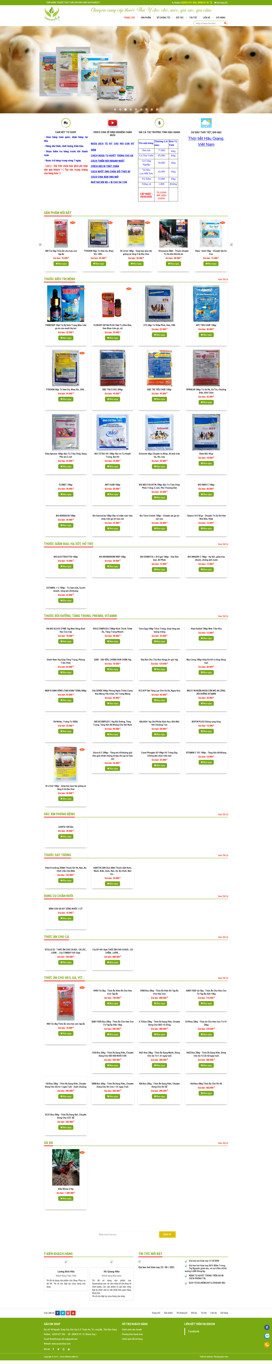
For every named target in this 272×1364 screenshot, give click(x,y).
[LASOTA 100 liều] (66, 822)
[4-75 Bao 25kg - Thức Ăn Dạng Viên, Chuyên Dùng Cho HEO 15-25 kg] (159, 1016)
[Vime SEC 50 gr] (206, 432)
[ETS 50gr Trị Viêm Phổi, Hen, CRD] (159, 303)
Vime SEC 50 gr (206, 453)
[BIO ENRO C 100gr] (206, 479)
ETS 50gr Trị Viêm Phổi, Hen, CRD (159, 325)
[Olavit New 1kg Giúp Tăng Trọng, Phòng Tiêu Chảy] (66, 654)
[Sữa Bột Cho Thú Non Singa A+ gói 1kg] (159, 654)
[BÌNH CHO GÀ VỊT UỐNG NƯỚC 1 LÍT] (66, 903)
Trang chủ (129, 17)
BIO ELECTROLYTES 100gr (66, 556)
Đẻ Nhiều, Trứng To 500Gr (65, 721)
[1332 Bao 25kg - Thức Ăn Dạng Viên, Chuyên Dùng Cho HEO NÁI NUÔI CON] (113, 1047)
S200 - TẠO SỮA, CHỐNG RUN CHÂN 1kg (112, 659)
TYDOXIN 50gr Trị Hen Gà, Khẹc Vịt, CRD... (66, 389)
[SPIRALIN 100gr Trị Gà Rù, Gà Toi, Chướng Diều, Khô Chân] (206, 368)
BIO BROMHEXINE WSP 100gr (112, 556)
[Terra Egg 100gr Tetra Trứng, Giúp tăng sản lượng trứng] (159, 623)
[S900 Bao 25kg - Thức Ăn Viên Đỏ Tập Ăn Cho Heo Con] (159, 985)
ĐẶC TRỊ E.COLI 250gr (112, 389)
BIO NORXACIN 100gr (66, 515)
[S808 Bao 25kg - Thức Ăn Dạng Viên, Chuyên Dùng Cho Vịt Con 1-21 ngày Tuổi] (113, 1078)
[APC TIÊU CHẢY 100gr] (206, 303)
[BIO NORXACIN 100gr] (66, 510)
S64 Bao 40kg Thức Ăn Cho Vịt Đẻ (206, 1083)
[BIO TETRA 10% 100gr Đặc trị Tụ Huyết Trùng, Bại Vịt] (113, 432)
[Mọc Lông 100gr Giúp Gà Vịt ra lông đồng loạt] (206, 654)
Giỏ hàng (220, 17)
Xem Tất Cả (223, 279)
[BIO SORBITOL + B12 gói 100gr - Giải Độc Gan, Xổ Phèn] (159, 551)
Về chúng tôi (163, 17)
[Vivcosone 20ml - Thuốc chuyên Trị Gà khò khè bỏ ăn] (136, 233)
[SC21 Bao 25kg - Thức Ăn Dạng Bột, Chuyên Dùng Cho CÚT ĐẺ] (66, 1109)
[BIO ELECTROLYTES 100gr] (66, 551)
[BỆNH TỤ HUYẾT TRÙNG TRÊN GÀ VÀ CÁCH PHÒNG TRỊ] (186, 1275)
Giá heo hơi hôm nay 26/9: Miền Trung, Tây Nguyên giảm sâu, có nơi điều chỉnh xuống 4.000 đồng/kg (206, 1268)
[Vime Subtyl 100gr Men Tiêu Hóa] (206, 623)
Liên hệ (206, 17)
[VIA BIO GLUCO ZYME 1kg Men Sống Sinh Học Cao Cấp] (66, 623)
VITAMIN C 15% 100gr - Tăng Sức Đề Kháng (206, 752)
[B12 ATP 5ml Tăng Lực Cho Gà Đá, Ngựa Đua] (159, 685)
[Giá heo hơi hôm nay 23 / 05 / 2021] (139, 1261)
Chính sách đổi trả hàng (132, 1339)
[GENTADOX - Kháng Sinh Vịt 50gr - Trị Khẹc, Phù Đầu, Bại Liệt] (211, 233)
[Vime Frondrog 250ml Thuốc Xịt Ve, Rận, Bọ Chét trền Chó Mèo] (66, 862)
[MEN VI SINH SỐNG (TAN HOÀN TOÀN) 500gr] (66, 685)
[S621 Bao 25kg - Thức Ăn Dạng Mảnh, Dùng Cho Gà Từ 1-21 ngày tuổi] (159, 1047)
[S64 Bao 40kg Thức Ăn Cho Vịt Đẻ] (206, 1078)
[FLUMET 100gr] (66, 479)
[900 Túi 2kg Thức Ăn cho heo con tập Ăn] (66, 1002)
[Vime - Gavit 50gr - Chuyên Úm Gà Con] (173, 233)
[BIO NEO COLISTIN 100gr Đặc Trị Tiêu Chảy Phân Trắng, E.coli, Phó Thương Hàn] (159, 479)
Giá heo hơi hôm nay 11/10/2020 (204, 1260)
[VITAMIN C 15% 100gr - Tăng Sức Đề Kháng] (206, 747)
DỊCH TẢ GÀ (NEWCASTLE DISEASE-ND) (207, 1282)
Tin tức (193, 17)
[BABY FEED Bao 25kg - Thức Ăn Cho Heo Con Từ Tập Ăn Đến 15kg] (113, 1016)
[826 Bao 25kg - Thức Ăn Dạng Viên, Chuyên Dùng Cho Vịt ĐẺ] (159, 1078)
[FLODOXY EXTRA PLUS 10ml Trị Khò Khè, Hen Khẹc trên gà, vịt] (113, 303)
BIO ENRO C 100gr (206, 484)
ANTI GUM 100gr (112, 484)
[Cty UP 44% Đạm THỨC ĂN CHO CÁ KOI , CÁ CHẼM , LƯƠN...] (113, 944)
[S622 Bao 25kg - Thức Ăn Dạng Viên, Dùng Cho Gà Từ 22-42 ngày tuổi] (206, 1047)
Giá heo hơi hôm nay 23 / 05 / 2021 (156, 1267)
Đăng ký (167, 1234)
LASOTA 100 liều (65, 826)
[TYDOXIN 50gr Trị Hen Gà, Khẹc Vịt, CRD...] (61, 233)
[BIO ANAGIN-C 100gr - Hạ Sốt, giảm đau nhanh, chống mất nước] (206, 551)
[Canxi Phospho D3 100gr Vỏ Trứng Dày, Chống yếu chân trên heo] (159, 747)
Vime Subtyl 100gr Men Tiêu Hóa (206, 628)
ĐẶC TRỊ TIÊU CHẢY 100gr (159, 389)
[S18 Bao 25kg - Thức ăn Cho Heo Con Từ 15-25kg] (206, 1016)
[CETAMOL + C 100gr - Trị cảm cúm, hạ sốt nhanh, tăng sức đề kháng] (66, 582)
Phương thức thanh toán (132, 1334)
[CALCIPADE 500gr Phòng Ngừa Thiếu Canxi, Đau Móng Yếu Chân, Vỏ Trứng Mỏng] (113, 685)
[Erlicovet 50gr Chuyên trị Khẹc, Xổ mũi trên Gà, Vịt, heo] (159, 432)
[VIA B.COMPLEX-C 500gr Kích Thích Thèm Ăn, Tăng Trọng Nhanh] (113, 623)
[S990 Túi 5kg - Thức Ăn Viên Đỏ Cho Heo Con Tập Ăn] (113, 985)
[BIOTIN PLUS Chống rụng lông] (206, 716)
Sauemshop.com (53, 1283)
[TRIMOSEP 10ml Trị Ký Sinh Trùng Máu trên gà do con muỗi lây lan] (66, 303)
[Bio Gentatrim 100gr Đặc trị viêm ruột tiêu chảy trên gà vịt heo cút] (113, 510)
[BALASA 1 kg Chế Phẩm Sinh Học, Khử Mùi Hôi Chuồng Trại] (159, 716)
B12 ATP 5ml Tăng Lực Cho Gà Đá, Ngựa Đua (159, 690)
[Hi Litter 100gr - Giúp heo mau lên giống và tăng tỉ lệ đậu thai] (98, 233)
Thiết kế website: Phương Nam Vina (214, 1357)
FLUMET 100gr (66, 484)
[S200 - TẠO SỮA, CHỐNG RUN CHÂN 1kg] (113, 654)
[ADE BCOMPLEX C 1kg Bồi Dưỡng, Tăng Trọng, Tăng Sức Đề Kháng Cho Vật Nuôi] (113, 716)
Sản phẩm (146, 17)
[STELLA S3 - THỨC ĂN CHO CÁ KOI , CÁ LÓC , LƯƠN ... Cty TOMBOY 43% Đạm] (66, 944)
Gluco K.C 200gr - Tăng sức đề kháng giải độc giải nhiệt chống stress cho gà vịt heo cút (112, 755)
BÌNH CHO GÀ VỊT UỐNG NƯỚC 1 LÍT (66, 908)
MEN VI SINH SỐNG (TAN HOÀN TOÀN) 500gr (66, 690)
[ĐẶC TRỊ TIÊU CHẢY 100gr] (159, 368)
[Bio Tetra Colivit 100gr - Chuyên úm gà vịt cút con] (159, 510)
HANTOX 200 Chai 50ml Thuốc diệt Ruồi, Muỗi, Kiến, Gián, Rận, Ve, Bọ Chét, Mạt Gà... (112, 871)
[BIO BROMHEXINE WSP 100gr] (113, 551)
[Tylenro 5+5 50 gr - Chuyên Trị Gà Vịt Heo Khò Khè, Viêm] (206, 510)
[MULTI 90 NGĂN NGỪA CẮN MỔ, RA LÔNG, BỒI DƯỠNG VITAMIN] (206, 685)
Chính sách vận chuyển (132, 1329)
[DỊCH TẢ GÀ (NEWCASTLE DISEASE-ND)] (186, 1283)
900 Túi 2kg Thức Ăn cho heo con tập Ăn (66, 1023)
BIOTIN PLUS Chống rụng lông (206, 721)
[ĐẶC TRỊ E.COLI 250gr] (113, 368)
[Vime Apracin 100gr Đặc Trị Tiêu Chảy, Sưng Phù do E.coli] (66, 432)
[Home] (54, 14)
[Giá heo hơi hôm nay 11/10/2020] (186, 1261)
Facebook (193, 1331)
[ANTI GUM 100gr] (113, 479)
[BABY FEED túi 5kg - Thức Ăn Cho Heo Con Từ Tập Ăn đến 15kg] (206, 985)
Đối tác (180, 17)
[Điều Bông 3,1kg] (66, 1167)
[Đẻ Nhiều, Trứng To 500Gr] (66, 716)
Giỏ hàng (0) (221, 2)
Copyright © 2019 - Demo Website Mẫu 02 (61, 1357)
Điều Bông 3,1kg (66, 1188)
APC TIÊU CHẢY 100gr (206, 325)
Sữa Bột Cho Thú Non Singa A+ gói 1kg (159, 659)
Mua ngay (62, 263)
